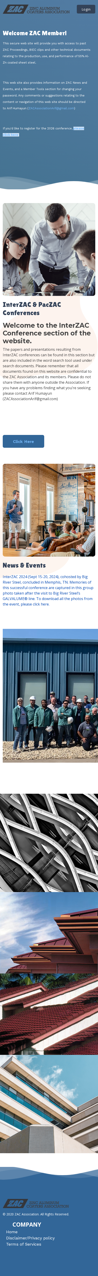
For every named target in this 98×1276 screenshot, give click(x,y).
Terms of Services (23, 1244)
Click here (23, 441)
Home (12, 1231)
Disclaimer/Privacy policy (30, 1238)
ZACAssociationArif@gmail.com (51, 108)
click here (41, 604)
